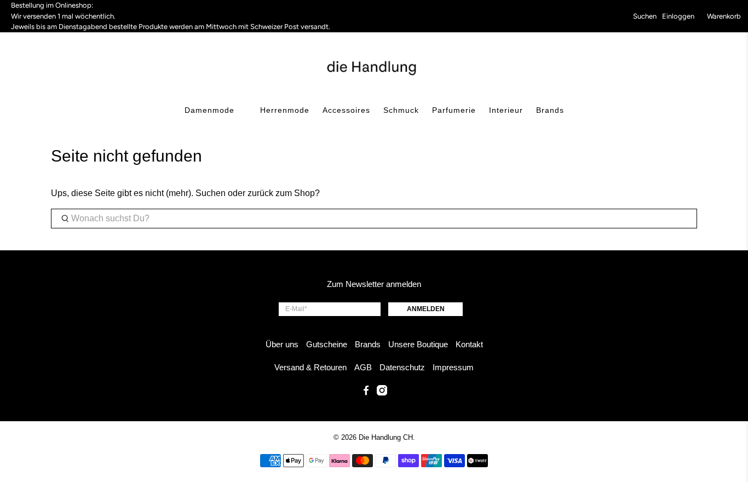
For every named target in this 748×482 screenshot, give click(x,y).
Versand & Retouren (310, 367)
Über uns (282, 344)
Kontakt (469, 344)
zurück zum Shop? (284, 193)
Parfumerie (454, 110)
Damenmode (209, 110)
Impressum (453, 367)
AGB (363, 367)
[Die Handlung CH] (374, 66)
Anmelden (426, 309)
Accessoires (346, 110)
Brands (550, 110)
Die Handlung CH (386, 437)
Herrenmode (284, 110)
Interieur (506, 110)
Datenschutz (402, 367)
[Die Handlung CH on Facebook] (366, 392)
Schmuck (401, 110)
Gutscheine (326, 344)
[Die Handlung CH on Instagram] (382, 392)
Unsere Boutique (418, 344)
